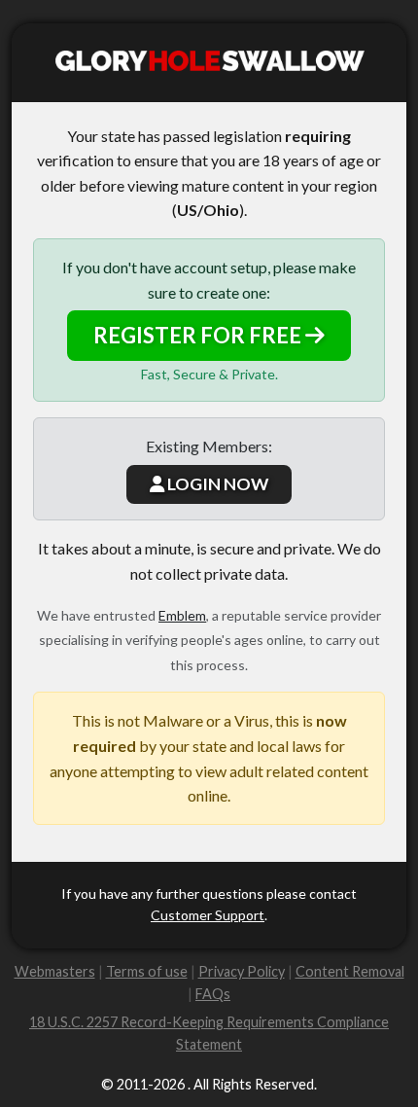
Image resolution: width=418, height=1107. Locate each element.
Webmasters (55, 971)
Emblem (182, 615)
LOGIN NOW (216, 484)
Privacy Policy (241, 971)
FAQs (212, 993)
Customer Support (207, 915)
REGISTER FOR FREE (199, 335)
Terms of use (147, 971)
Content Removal (350, 971)
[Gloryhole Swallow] (209, 63)
